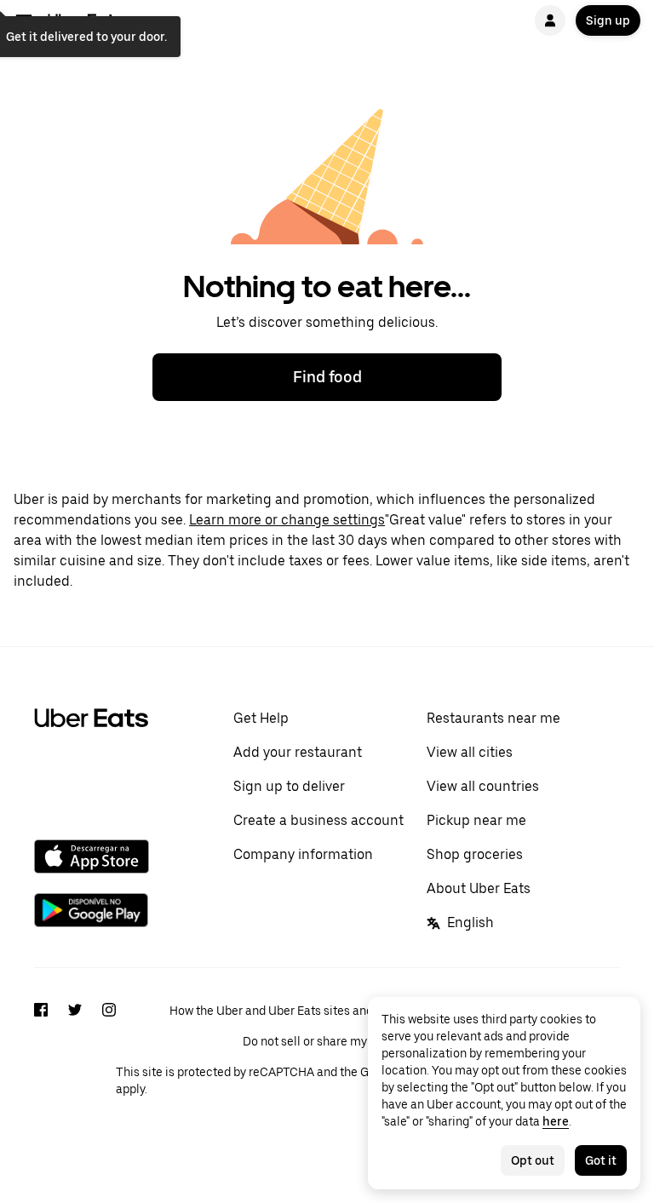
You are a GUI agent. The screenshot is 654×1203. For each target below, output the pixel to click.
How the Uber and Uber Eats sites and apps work (299, 1010)
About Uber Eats (479, 888)
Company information (303, 854)
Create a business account (318, 820)
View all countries (483, 786)
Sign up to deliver (289, 786)
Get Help (261, 718)
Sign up (608, 20)
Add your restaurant (297, 752)
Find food (327, 377)
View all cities (470, 752)
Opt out (532, 1160)
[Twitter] (75, 1048)
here (555, 1121)
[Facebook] (41, 1048)
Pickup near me (476, 820)
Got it (601, 1160)
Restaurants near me (493, 718)
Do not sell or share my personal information (364, 1041)
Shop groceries (475, 854)
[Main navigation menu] (24, 20)
